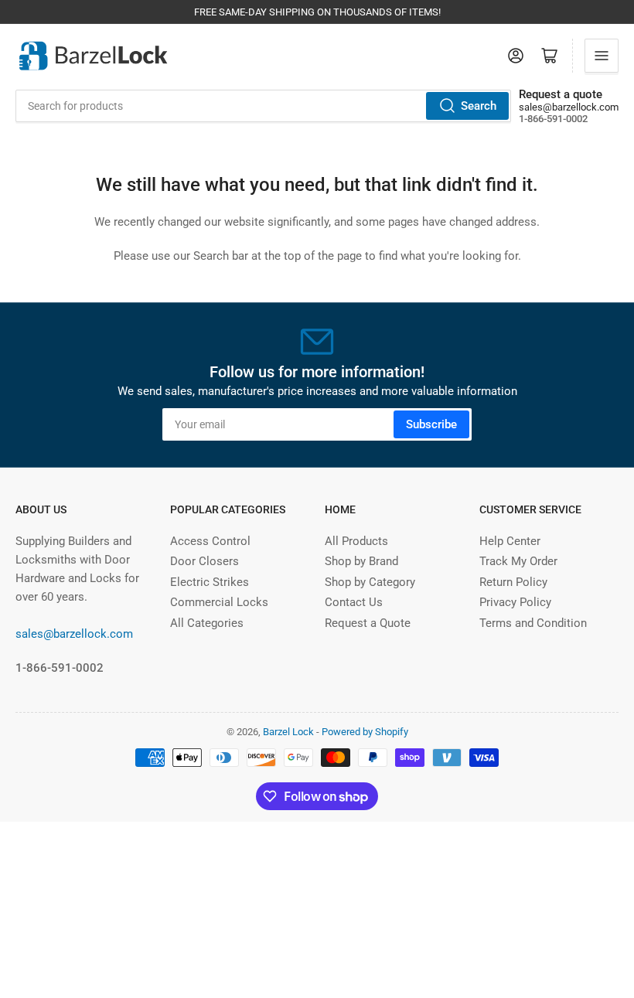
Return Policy (513, 582)
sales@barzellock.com (569, 107)
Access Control (210, 541)
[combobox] (263, 106)
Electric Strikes (209, 582)
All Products (356, 541)
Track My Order (518, 561)
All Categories (207, 623)
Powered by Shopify (365, 731)
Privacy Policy (515, 602)
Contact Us (354, 602)
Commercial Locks (219, 602)
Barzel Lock (288, 731)
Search (478, 106)
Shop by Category (370, 582)
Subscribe (431, 424)
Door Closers (204, 561)
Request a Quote (368, 623)
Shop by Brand (361, 561)
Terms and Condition (533, 623)
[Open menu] (602, 56)
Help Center (509, 541)
